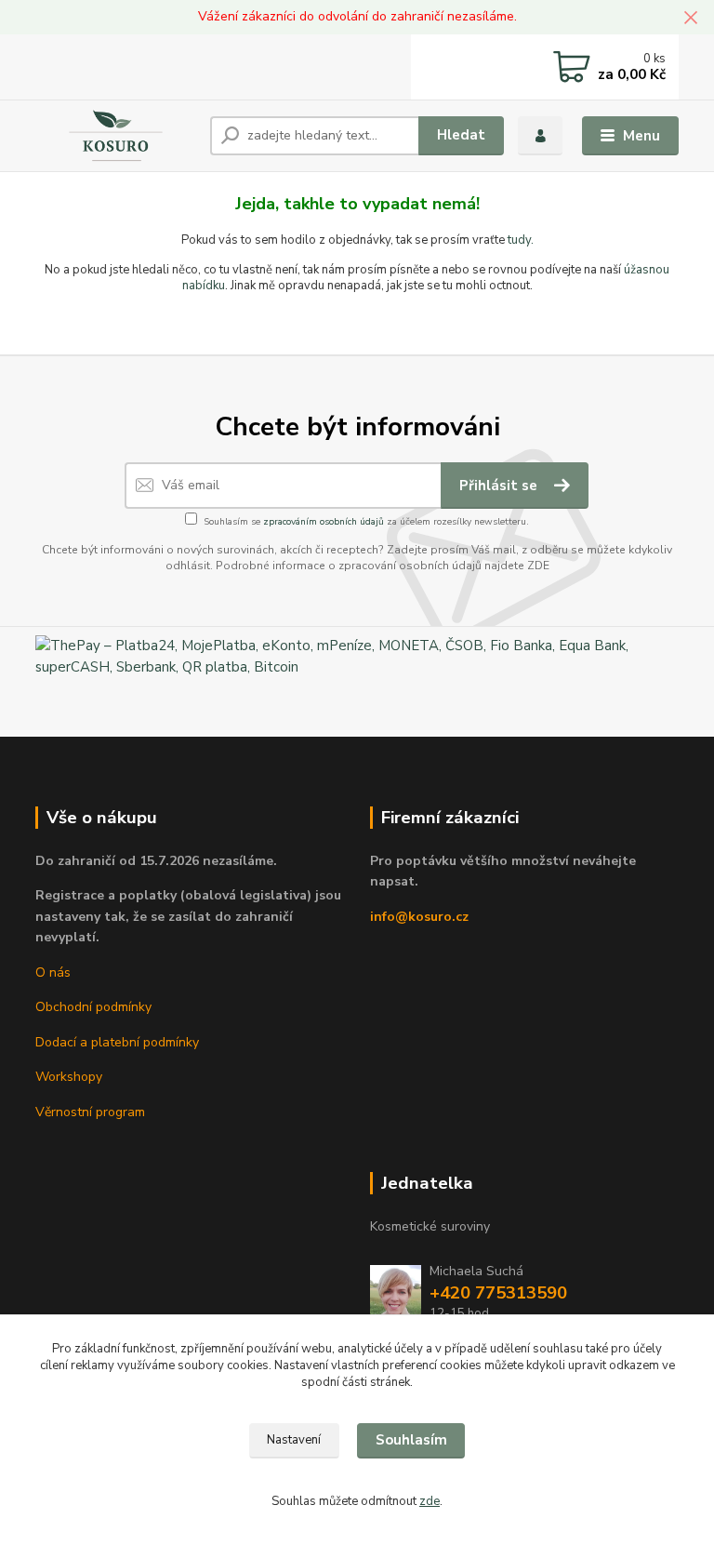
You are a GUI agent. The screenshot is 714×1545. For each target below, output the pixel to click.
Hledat (461, 135)
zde (429, 1501)
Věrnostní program (90, 1112)
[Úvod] (115, 136)
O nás (53, 972)
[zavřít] (691, 18)
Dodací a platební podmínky (117, 1042)
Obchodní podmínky (93, 1007)
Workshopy (68, 1076)
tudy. (521, 240)
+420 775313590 (498, 1293)
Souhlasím (411, 1440)
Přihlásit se (500, 485)
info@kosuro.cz (419, 917)
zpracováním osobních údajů (323, 521)
